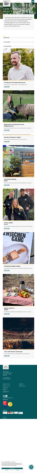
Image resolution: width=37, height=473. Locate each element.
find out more (7, 355)
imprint (5, 417)
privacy (5, 418)
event (5, 387)
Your (18, 1)
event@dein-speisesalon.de (8, 397)
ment (6, 391)
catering (6, 384)
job (21, 384)
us (5, 389)
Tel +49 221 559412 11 (6, 377)
